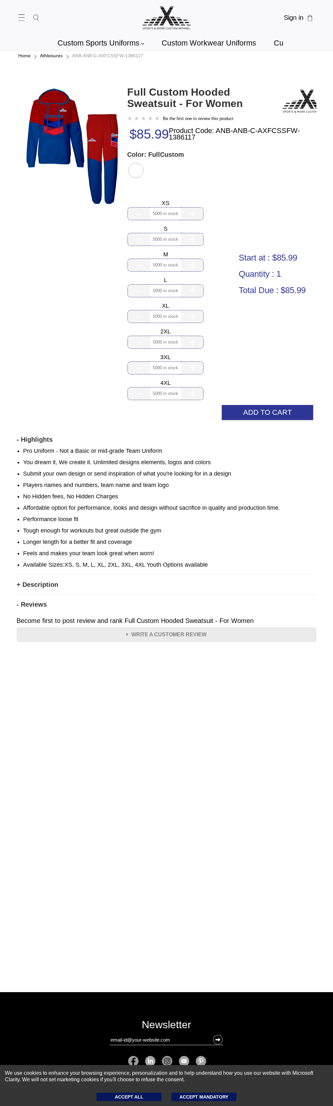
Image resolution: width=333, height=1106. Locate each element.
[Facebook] (135, 1061)
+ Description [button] (37, 584)
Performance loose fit (50, 519)
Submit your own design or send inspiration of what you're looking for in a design (127, 473)
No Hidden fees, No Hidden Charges (70, 496)
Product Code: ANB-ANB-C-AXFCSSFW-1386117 (234, 134)
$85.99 (149, 134)
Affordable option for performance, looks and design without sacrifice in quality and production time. (151, 508)
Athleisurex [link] (51, 55)
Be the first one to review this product (198, 118)
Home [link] (24, 55)
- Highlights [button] (35, 439)
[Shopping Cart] (309, 17)
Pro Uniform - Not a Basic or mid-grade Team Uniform (92, 451)
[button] (136, 170)
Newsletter (166, 1026)
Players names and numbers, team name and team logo (96, 485)
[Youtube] (184, 1061)
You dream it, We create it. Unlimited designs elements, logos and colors (117, 462)
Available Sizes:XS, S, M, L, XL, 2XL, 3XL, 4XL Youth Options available (115, 564)
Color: (155, 154)
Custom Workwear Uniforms (209, 43)
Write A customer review (168, 634)
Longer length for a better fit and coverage (77, 542)
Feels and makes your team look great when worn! (88, 553)
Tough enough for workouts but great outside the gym (92, 530)
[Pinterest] (199, 1061)
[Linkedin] (150, 1061)
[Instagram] (167, 1061)
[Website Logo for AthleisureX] (166, 18)
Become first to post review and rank (135, 620)
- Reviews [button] (32, 604)
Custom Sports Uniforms (101, 43)
